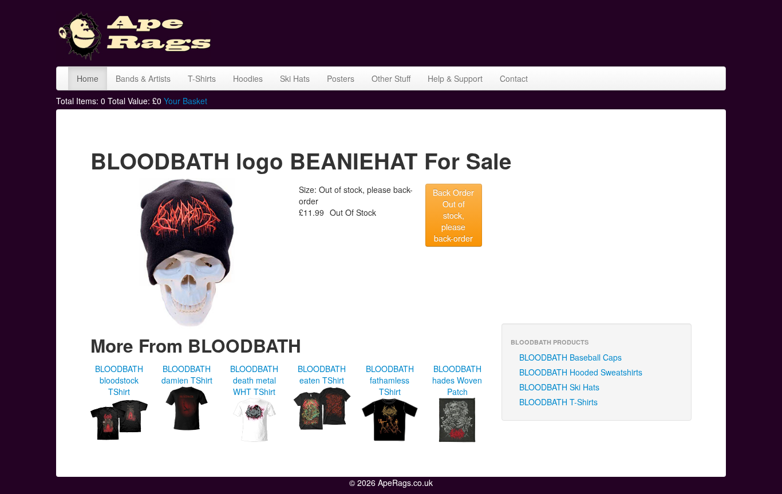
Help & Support (455, 78)
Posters (340, 78)
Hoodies (248, 78)
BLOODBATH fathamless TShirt (390, 380)
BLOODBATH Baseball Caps (570, 357)
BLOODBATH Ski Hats (559, 387)
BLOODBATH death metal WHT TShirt (254, 380)
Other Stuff (391, 78)
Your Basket (185, 100)
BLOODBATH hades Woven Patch (457, 380)
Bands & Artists (143, 78)
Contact (514, 78)
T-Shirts (202, 78)
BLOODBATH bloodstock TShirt (119, 380)
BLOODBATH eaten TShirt (322, 374)
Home (87, 78)
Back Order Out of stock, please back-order (453, 215)
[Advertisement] (517, 31)
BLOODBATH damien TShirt (186, 374)
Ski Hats (295, 78)
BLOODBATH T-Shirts (558, 402)
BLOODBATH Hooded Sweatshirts (580, 372)
